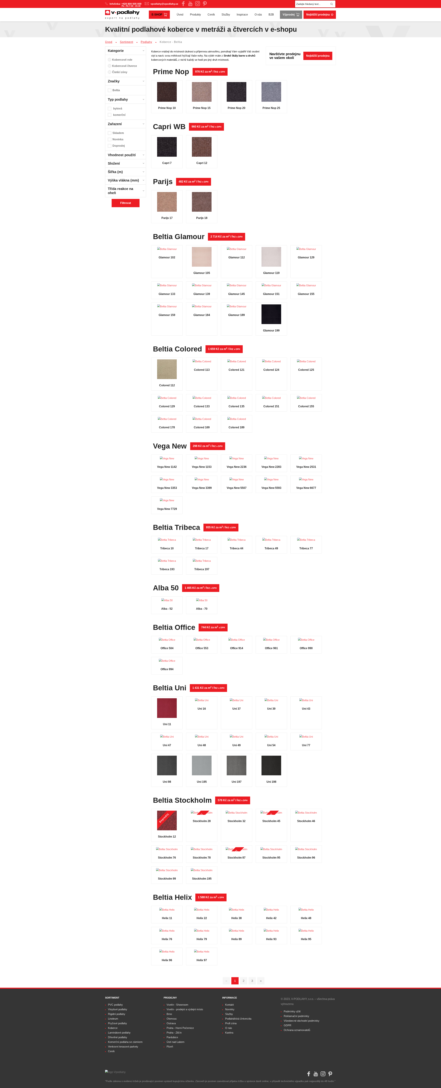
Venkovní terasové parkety (123, 1046)
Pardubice (172, 1037)
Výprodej (289, 14)
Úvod (180, 14)
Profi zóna (231, 1023)
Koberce (112, 1027)
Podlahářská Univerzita (238, 1018)
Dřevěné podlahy (117, 1037)
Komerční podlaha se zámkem (125, 1041)
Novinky (229, 1009)
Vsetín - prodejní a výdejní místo (185, 1009)
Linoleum (113, 1018)
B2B (271, 14)
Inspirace (242, 14)
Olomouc (172, 1018)
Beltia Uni (169, 688)
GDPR (287, 1025)
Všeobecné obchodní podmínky (301, 1020)
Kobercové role (122, 59)
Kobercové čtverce (124, 65)
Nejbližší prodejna (318, 14)
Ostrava (171, 1023)
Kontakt (229, 1004)
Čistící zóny (119, 72)
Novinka (117, 139)
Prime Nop (171, 72)
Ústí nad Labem (175, 1041)
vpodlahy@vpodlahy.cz (164, 3)
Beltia (116, 90)
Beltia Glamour (178, 237)
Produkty (195, 14)
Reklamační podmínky (296, 1016)
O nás (258, 14)
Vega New (170, 446)
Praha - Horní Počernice (180, 1027)
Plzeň (170, 1046)
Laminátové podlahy (119, 1032)
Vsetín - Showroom (177, 1004)
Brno (169, 1014)
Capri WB (169, 127)
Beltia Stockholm (182, 800)
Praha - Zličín (174, 1032)
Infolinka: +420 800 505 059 (126, 3)
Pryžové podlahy (117, 1023)
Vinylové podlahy (117, 1009)
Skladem (118, 133)
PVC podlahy (115, 1004)
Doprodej (118, 145)
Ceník (211, 14)
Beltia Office (174, 627)
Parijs (163, 182)
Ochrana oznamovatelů (297, 1030)
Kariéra (229, 1032)
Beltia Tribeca (176, 527)
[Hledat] (331, 4)
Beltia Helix (172, 897)
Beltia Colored (177, 349)
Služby (226, 14)
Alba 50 (166, 588)
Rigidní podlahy (116, 1014)
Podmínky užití (292, 1011)
